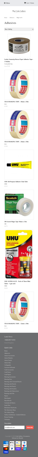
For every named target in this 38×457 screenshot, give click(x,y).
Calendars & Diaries (9, 403)
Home (6, 351)
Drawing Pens (8, 379)
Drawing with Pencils (10, 384)
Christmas (7, 419)
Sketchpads (7, 398)
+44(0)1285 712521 (9, 340)
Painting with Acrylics (10, 388)
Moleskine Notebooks (10, 407)
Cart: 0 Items (30, 3)
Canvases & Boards (9, 367)
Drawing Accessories (10, 377)
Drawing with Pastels (10, 386)
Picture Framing (8, 417)
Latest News (8, 337)
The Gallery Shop (9, 412)
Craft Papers (7, 374)
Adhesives (7, 353)
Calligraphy (7, 365)
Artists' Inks (7, 362)
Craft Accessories (9, 370)
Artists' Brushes (8, 358)
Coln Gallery (19, 436)
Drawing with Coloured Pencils (12, 381)
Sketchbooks (7, 400)
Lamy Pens (7, 405)
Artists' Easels (8, 360)
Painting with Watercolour (11, 391)
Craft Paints (7, 372)
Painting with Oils (9, 393)
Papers (6, 396)
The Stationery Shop (10, 410)
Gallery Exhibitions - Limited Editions (15, 414)
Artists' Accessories (9, 355)
